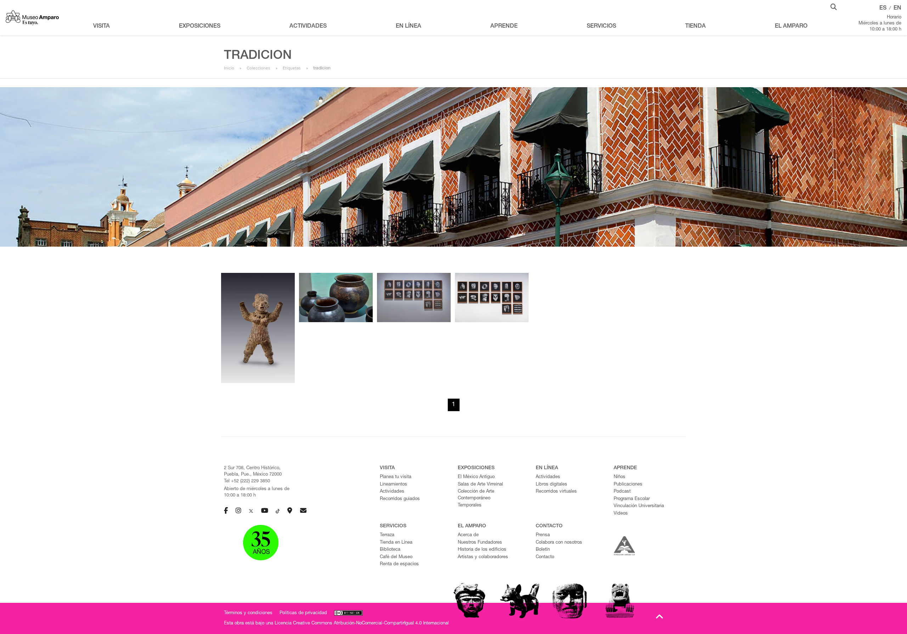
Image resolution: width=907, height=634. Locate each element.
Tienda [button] (695, 26)
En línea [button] (408, 26)
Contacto (545, 557)
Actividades (392, 491)
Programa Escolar (632, 499)
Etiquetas (292, 68)
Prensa (543, 535)
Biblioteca (390, 550)
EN (897, 8)
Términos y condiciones (248, 613)
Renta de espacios (399, 564)
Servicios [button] (601, 26)
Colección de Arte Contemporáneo (476, 495)
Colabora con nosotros (559, 542)
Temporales (469, 505)
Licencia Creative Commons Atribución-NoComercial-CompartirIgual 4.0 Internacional (362, 623)
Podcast (622, 491)
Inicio (229, 68)
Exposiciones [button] (199, 26)
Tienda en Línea (396, 542)
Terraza (387, 535)
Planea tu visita (395, 477)
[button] (833, 6)
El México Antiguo (476, 477)
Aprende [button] (504, 26)
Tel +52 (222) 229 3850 (247, 481)
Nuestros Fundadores (480, 542)
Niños (619, 477)
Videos (621, 513)
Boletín (543, 550)
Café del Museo (396, 557)
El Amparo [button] (791, 26)
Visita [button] (101, 26)
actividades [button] (308, 26)
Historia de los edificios (482, 550)
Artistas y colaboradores (483, 557)
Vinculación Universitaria (639, 506)
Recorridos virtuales (556, 491)
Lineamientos (393, 484)
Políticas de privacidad (303, 613)
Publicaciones (628, 484)
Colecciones (258, 68)
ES (882, 8)
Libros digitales (551, 484)
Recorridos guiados (400, 499)
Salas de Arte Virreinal (480, 484)
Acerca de (468, 535)
